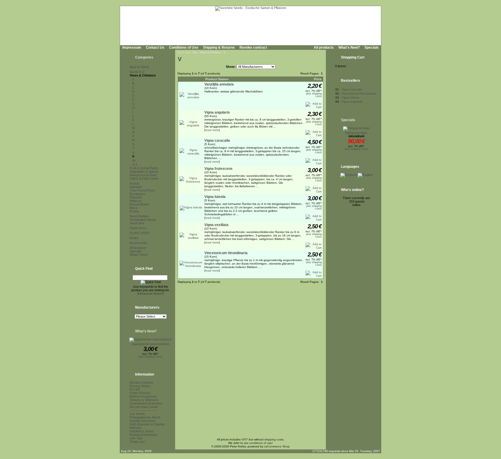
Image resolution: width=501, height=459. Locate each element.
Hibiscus (136, 201)
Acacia (134, 183)
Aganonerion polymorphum (150, 344)
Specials (371, 47)
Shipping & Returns (219, 47)
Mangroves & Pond (143, 175)
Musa (133, 208)
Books (134, 238)
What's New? (349, 47)
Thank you (137, 441)
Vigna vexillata (216, 225)
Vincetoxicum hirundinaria (226, 253)
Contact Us (155, 47)
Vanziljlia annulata (219, 84)
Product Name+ (217, 79)
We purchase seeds (144, 407)
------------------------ (143, 410)
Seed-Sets (137, 223)
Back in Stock (139, 67)
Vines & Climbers (143, 75)
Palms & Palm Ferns (144, 178)
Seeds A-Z (137, 72)
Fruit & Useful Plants (144, 168)
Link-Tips (136, 438)
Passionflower (139, 204)
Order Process (140, 393)
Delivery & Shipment (144, 400)
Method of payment (143, 396)
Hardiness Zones (142, 431)
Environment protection (146, 403)
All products (324, 47)
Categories (144, 57)
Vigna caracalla (217, 141)
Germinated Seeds (143, 219)
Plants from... (139, 228)
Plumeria (136, 197)
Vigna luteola (215, 197)
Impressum (131, 47)
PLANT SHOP (140, 233)
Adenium (136, 187)
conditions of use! (261, 443)
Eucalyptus (137, 194)
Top (194, 52)
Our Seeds (137, 414)
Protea (134, 211)
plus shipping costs (150, 356)
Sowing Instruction (142, 420)
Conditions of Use (183, 47)
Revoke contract (253, 47)
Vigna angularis (217, 112)
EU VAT (135, 389)
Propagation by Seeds (145, 417)
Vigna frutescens (218, 169)
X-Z (134, 164)
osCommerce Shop (277, 446)
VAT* (245, 439)
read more (212, 130)
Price (318, 79)
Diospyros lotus (356, 132)
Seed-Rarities (139, 216)
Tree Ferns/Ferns (142, 190)
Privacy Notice (140, 386)
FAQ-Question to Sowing (147, 424)
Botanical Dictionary (143, 434)
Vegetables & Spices (144, 171)
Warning (135, 427)
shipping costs (274, 439)
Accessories (138, 243)
